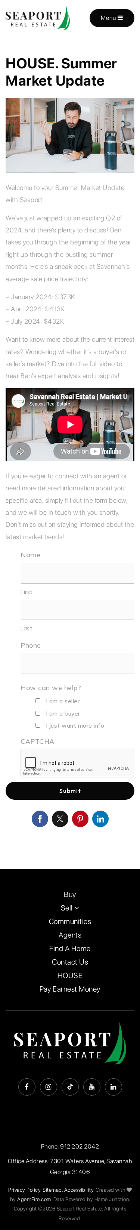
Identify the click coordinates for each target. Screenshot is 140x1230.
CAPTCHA (38, 741)
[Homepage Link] (38, 17)
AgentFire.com (34, 1199)
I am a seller (63, 701)
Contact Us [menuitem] (70, 961)
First (27, 592)
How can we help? (51, 687)
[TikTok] (70, 1087)
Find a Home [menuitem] (70, 948)
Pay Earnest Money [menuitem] (70, 988)
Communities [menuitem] (70, 921)
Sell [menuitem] (68, 907)
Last (26, 628)
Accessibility (79, 1190)
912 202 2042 (79, 1146)
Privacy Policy (24, 1190)
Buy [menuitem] (70, 894)
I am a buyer (63, 713)
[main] (70, 452)
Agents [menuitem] (70, 934)
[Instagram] (48, 1087)
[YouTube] (91, 1087)
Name (30, 554)
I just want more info (75, 725)
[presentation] (77, 763)
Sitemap (52, 1190)
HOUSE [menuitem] (70, 975)
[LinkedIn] (113, 1087)
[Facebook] (26, 1087)
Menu (109, 17)
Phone (31, 645)
